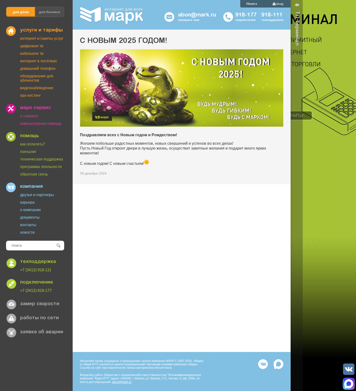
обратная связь (34, 174)
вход (279, 4)
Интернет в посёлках (38, 61)
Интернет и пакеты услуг (41, 38)
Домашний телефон (37, 68)
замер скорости (39, 304)
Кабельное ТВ (32, 53)
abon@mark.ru (122, 382)
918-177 (245, 15)
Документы (30, 217)
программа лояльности (41, 167)
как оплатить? (32, 144)
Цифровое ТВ (31, 46)
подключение (36, 282)
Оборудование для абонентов (36, 78)
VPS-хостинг (30, 95)
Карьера (27, 202)
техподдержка (38, 261)
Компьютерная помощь (41, 123)
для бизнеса (49, 12)
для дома (21, 12)
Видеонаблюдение (36, 88)
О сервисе (29, 116)
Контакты (28, 225)
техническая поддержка (41, 159)
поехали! (28, 152)
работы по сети (39, 318)
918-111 (271, 15)
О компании (30, 210)
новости (27, 232)
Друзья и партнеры (37, 195)
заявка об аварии (41, 332)
